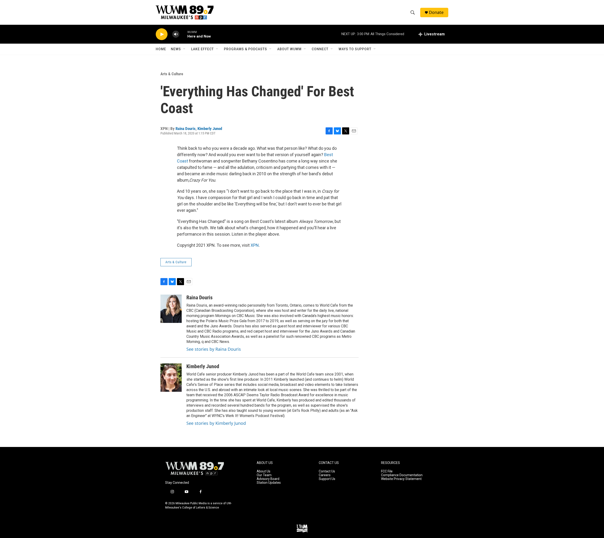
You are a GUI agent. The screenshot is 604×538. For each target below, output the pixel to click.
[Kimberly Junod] (171, 377)
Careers (325, 475)
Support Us (327, 479)
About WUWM (289, 49)
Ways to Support (355, 49)
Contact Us (327, 471)
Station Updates (269, 482)
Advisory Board (268, 479)
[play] (161, 34)
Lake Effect (202, 49)
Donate (436, 12)
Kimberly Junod (209, 128)
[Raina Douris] (171, 309)
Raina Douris (186, 128)
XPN (255, 245)
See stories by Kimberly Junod (216, 423)
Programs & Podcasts (245, 49)
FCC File (387, 471)
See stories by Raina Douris (213, 349)
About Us (263, 471)
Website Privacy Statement (401, 479)
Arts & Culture (171, 73)
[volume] (176, 34)
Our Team (264, 475)
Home (161, 49)
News (176, 49)
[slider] (183, 34)
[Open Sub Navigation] (184, 49)
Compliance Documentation (402, 475)
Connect (320, 49)
